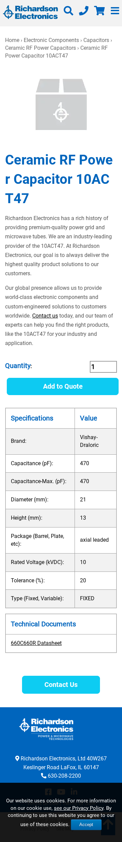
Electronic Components (51, 40)
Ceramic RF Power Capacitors (40, 48)
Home (12, 40)
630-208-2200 (64, 776)
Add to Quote (63, 386)
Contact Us (61, 685)
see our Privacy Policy (78, 808)
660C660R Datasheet (36, 643)
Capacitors (96, 40)
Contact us (45, 315)
